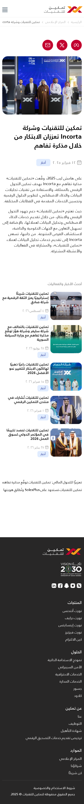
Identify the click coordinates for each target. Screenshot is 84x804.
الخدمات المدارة (71, 681)
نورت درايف (73, 618)
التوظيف (75, 723)
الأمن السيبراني (70, 667)
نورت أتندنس (72, 611)
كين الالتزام (73, 639)
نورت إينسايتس (70, 625)
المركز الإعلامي (70, 758)
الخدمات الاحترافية (68, 674)
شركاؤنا (76, 765)
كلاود (78, 695)
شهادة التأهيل (71, 730)
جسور (77, 688)
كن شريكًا (75, 773)
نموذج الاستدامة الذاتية (65, 660)
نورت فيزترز (73, 632)
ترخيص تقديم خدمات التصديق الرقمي (54, 738)
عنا (80, 716)
